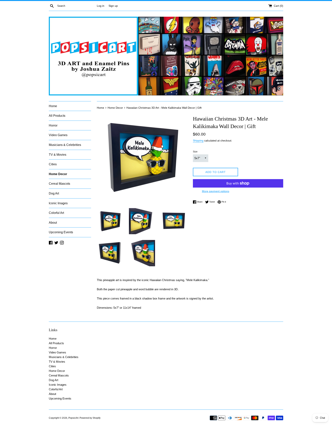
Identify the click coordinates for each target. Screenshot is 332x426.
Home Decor (58, 174)
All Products (57, 115)
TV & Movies (57, 154)
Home (53, 106)
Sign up (113, 5)
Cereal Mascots (59, 183)
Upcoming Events (61, 232)
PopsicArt (73, 418)
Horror (53, 125)
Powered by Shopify (90, 418)
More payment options (215, 191)
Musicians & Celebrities (65, 144)
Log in (100, 5)
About (53, 222)
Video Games (58, 135)
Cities (53, 164)
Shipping (198, 140)
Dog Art (54, 193)
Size (195, 151)
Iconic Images (58, 203)
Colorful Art (56, 212)
